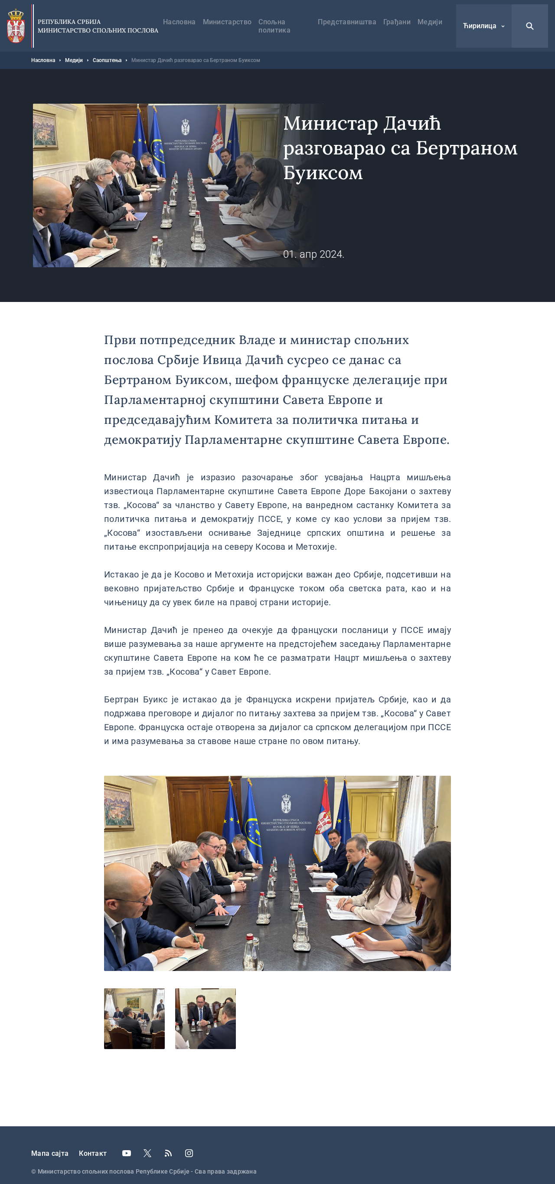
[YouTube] (126, 1153)
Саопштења (107, 60)
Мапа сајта (50, 1153)
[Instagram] (189, 1153)
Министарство (227, 22)
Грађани (397, 22)
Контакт (93, 1153)
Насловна (179, 22)
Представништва (347, 22)
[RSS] (168, 1153)
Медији (430, 22)
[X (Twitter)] (147, 1153)
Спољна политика (274, 26)
